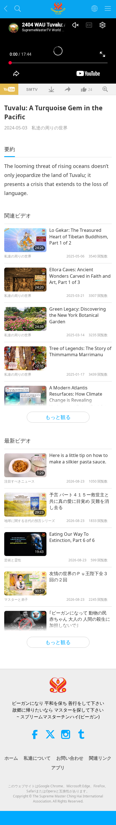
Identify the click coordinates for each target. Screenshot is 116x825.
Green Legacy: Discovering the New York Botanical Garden (77, 315)
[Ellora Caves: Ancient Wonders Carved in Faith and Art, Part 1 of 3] (25, 280)
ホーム (11, 758)
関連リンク (100, 758)
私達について (37, 758)
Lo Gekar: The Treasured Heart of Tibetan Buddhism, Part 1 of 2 (78, 236)
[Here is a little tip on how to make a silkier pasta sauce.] (25, 465)
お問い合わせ (69, 758)
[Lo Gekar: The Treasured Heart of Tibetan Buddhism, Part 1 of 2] (25, 240)
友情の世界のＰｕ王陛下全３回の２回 (78, 576)
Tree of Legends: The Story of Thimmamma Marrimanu (80, 351)
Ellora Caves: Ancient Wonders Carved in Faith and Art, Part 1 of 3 (80, 275)
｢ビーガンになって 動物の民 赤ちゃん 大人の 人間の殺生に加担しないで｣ (79, 619)
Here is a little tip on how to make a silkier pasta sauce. (78, 458)
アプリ (58, 768)
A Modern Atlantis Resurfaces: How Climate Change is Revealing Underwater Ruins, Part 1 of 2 (79, 397)
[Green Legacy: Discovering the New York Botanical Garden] (25, 319)
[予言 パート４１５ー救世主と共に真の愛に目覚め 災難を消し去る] (25, 505)
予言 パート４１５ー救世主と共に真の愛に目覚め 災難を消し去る (79, 501)
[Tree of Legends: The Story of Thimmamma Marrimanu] (25, 358)
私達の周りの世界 (50, 128)
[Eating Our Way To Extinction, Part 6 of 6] (25, 544)
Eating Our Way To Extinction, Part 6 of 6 (72, 537)
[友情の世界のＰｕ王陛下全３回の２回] (25, 583)
